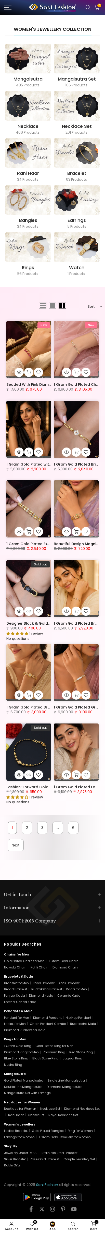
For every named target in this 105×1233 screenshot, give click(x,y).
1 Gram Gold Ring (17, 1046)
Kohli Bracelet (69, 983)
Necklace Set (50, 1108)
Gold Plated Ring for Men (54, 1046)
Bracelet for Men (16, 983)
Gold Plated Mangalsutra (23, 1080)
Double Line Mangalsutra (23, 1087)
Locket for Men (15, 1024)
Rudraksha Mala (83, 1024)
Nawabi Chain (15, 967)
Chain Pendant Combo (48, 1024)
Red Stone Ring (81, 1052)
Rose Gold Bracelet (44, 1159)
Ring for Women (80, 1131)
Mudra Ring (13, 1064)
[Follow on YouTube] (74, 1210)
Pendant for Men (16, 1017)
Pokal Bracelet (44, 983)
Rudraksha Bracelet (46, 989)
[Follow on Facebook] (31, 1210)
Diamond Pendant (47, 1017)
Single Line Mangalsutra (66, 1080)
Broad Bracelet (15, 989)
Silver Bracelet (15, 1159)
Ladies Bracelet (16, 1131)
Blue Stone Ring (16, 1058)
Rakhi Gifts (12, 1165)
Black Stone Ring (45, 1058)
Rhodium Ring (54, 1052)
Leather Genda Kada (20, 1002)
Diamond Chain (65, 967)
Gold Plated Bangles (48, 1131)
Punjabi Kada (14, 995)
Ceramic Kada (69, 995)
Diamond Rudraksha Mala (25, 1030)
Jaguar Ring (72, 1058)
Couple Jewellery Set (79, 1159)
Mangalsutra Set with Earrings (27, 1093)
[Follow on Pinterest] (63, 1210)
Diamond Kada (41, 995)
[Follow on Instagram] (52, 1210)
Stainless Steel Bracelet (59, 1153)
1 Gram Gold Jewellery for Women (65, 1137)
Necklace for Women (20, 1108)
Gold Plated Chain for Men (24, 961)
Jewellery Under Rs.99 (20, 1153)
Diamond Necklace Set (82, 1108)
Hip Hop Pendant (78, 1017)
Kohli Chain (39, 967)
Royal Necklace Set (63, 1115)
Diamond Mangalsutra (65, 1087)
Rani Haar (16, 1115)
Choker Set (36, 1115)
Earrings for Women (19, 1137)
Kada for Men (76, 989)
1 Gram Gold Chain (63, 961)
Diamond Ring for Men (21, 1052)
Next (16, 845)
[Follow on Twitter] (42, 1210)
